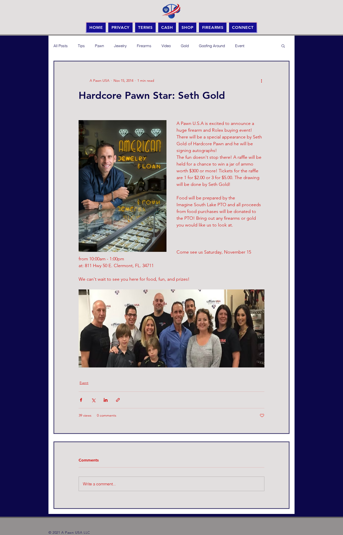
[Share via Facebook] (81, 400)
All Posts (60, 45)
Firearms (144, 45)
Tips (81, 45)
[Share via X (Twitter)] (93, 400)
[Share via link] (118, 400)
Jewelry (120, 45)
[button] (283, 46)
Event (239, 45)
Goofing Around (212, 45)
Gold (185, 45)
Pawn (99, 45)
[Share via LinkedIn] (105, 400)
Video (166, 45)
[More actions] (261, 81)
